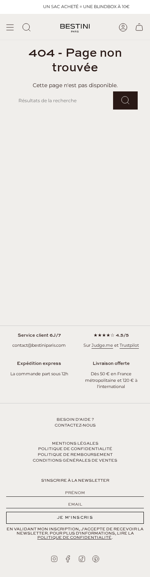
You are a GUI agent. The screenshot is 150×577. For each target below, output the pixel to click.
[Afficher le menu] (10, 27)
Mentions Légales (75, 443)
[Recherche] (26, 27)
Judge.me (102, 345)
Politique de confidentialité (75, 449)
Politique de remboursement (75, 455)
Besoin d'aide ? (75, 420)
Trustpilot (129, 345)
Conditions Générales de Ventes (75, 460)
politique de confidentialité (74, 538)
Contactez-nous (75, 425)
